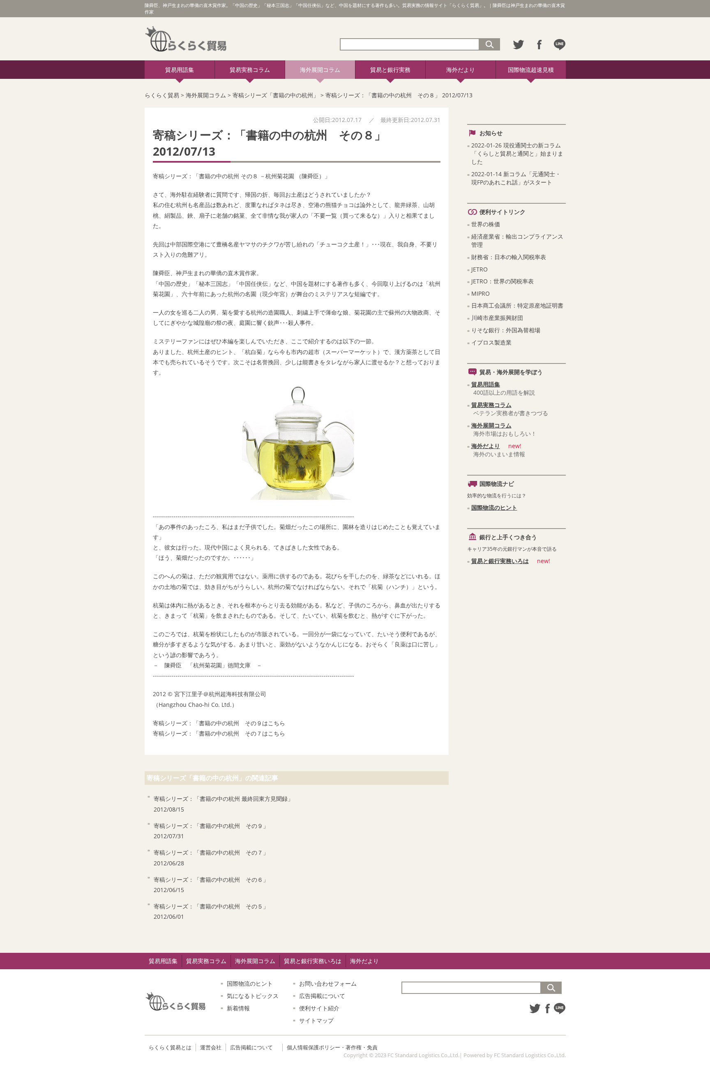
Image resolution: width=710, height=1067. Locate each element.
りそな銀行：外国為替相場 (505, 330)
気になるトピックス (253, 996)
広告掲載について (322, 996)
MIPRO (480, 293)
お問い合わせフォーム (328, 983)
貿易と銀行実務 (390, 70)
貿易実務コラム (250, 70)
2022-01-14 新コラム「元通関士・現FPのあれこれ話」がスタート (516, 178)
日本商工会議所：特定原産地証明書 (517, 305)
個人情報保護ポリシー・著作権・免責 (332, 1047)
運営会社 (210, 1047)
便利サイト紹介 (319, 1008)
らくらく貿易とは (170, 1047)
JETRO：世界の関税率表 (502, 281)
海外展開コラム (320, 70)
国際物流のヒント (494, 507)
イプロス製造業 (491, 342)
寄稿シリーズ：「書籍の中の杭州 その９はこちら (219, 723)
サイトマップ (316, 1020)
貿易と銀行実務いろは (500, 561)
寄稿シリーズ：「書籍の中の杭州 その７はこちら (219, 733)
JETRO (479, 269)
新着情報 (238, 1008)
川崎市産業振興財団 (497, 318)
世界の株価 (485, 224)
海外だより (460, 70)
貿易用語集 (179, 70)
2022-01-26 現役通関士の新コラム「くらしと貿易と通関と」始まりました (517, 153)
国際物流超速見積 (531, 70)
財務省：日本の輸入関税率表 (508, 257)
